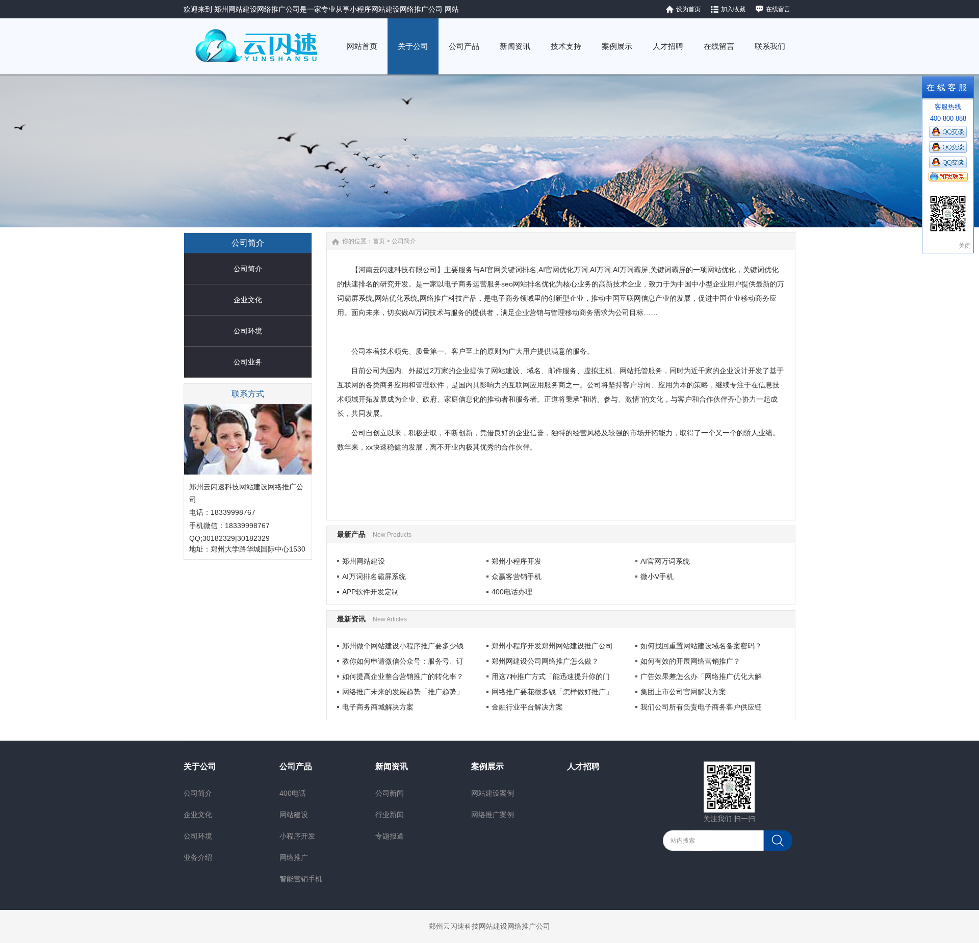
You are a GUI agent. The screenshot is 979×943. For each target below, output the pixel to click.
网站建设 (293, 814)
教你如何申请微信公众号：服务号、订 (402, 661)
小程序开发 (297, 836)
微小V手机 (657, 576)
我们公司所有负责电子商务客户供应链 (701, 707)
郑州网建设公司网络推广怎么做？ (545, 661)
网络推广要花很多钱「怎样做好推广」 (552, 692)
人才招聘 (583, 766)
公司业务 (248, 362)
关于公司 (200, 766)
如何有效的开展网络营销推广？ (690, 661)
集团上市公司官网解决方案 (683, 692)
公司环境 (248, 331)
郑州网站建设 (363, 561)
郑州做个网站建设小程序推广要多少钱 (402, 646)
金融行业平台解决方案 (527, 707)
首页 (379, 241)
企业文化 (248, 300)
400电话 (292, 793)
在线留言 (778, 9)
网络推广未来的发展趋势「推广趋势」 (402, 692)
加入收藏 (733, 9)
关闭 (965, 245)
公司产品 (295, 766)
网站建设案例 (492, 793)
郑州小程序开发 (517, 561)
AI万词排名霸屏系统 (374, 576)
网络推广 (293, 857)
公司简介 (248, 269)
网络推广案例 (492, 814)
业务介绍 (198, 857)
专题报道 (389, 836)
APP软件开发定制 (370, 592)
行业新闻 (389, 814)
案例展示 (487, 766)
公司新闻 (389, 793)
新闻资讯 (391, 766)
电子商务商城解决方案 (378, 707)
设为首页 (688, 9)
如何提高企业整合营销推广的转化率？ (402, 676)
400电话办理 (512, 592)
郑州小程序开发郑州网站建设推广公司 (552, 646)
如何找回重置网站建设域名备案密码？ (701, 646)
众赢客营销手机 (517, 576)
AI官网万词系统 (665, 561)
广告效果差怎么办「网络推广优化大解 (701, 676)
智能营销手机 (300, 879)
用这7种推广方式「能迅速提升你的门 (551, 676)
